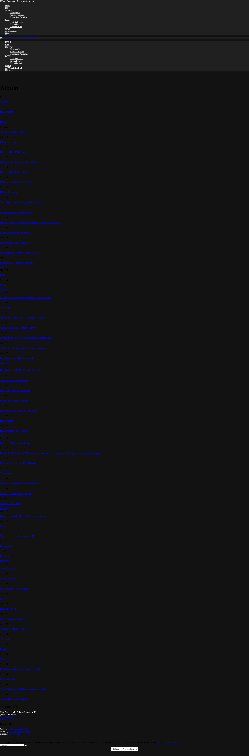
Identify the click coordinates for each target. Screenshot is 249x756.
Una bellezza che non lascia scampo (18, 410)
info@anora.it (14, 734)
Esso (2, 598)
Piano (3, 285)
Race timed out (8, 608)
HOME (7, 6)
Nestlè (3, 526)
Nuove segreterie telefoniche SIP (17, 536)
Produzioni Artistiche (19, 17)
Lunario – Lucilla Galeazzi (14, 400)
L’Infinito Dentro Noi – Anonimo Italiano (22, 317)
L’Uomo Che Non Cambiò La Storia (19, 162)
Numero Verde (7, 568)
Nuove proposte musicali (13, 618)
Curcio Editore (8, 578)
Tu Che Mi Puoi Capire (12, 131)
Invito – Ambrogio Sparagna (15, 493)
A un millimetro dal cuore (13, 380)
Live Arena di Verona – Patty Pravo (19, 252)
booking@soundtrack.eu (18, 729)
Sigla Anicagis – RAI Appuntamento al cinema (25, 689)
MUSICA (8, 10)
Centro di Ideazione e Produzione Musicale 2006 (25, 297)
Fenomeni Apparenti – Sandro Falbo (19, 483)
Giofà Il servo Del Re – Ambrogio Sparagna (23, 516)
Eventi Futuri (15, 24)
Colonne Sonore (17, 15)
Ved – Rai (5, 659)
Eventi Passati (16, 26)
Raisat (3, 649)
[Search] (26, 745)
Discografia (15, 12)
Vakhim (4, 101)
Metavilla (5, 307)
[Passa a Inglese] (127, 33)
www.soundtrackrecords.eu (11, 719)
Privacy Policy (164, 742)
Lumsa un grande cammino (15, 232)
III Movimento (8, 111)
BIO (6, 8)
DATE (7, 20)
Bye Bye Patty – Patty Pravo (15, 443)
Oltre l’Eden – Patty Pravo (14, 588)
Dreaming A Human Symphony (17, 262)
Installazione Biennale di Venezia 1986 (20, 669)
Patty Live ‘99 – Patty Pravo (15, 390)
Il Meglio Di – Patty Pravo (14, 152)
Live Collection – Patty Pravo (15, 212)
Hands (3, 121)
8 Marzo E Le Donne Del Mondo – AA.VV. (23, 348)
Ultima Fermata (8, 192)
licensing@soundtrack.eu (19, 731)
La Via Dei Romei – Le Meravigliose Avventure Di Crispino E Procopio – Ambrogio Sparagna (50, 453)
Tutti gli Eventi (16, 22)
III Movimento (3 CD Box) (14, 430)
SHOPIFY (4, 268)
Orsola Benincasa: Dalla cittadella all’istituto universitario (30, 222)
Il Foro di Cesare (9, 142)
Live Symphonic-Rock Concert (16, 358)
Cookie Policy (178, 742)
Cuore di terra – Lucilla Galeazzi (17, 463)
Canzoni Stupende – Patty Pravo (17, 327)
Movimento (6, 473)
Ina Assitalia (6, 546)
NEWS (7, 29)
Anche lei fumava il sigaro (14, 699)
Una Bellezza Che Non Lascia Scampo (20, 370)
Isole (2, 275)
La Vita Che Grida (10, 503)
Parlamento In (7, 679)
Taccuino (5, 639)
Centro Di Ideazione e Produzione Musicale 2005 (26, 337)
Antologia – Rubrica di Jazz (15, 628)
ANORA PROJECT (11, 31)
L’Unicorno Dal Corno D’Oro (16, 182)
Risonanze (5, 556)
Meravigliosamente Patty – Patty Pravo (21, 202)
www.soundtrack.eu (8, 717)
